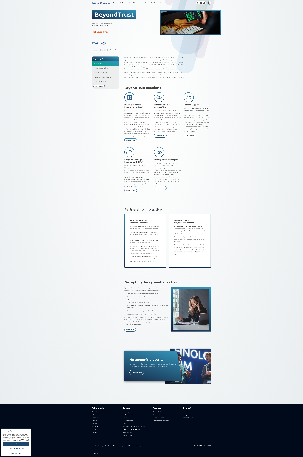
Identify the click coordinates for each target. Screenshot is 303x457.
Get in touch (99, 86)
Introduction (97, 63)
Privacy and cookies (104, 446)
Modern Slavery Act (119, 446)
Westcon (95, 415)
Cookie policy (25, 440)
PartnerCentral (157, 412)
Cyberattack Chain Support (102, 77)
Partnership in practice (100, 72)
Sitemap (131, 446)
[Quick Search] (204, 3)
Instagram (186, 415)
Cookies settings (16, 453)
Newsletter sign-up (189, 418)
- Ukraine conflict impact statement (133, 426)
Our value (95, 412)
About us (95, 426)
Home (95, 50)
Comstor (95, 418)
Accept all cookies (16, 444)
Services (94, 423)
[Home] (101, 3)
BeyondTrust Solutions (100, 68)
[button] (198, 3)
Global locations (127, 420)
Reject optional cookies (16, 448)
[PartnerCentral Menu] (209, 3)
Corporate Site (127, 432)
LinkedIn (186, 412)
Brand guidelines (141, 446)
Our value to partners (159, 415)
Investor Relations (128, 435)
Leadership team (127, 415)
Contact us (130, 329)
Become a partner (159, 418)
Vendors (104, 50)
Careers (124, 418)
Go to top (95, 453)
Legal (94, 446)
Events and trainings (99, 81)
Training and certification (161, 420)
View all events (136, 372)
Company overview (128, 412)
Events (94, 432)
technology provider (143, 67)
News (124, 423)
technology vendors (177, 77)
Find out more (130, 140)
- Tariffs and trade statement (131, 429)
